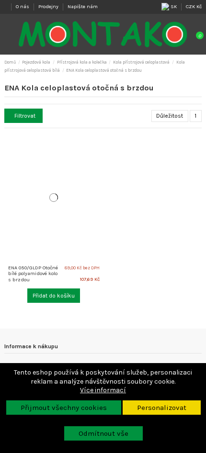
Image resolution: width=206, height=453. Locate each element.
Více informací (103, 390)
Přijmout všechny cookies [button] (64, 407)
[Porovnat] (99, 144)
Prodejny (49, 6)
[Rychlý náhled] (99, 154)
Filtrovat (24, 115)
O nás (23, 6)
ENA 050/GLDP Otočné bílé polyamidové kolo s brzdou (33, 274)
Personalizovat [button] (161, 407)
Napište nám (83, 6)
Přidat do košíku (54, 295)
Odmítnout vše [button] (103, 433)
